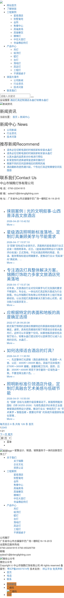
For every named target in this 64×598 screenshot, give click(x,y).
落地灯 (17, 63)
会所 (16, 22)
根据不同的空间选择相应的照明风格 (26, 163)
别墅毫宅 (18, 18)
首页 (15, 116)
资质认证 (18, 467)
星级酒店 (18, 15)
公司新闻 (18, 80)
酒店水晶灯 (31, 100)
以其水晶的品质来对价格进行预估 (25, 156)
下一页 (3, 434)
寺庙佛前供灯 (21, 42)
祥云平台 (47, 568)
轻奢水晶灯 (42, 100)
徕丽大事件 (13, 76)
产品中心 (11, 46)
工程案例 (11, 12)
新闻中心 (25, 116)
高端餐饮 (18, 32)
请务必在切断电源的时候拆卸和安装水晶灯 (29, 149)
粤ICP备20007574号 (18, 568)
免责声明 (57, 568)
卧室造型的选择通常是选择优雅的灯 (26, 160)
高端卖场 (18, 29)
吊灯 (16, 49)
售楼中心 (18, 25)
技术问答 (18, 87)
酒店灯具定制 (17, 100)
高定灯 (17, 66)
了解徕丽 (11, 8)
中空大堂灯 (20, 39)
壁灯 (16, 56)
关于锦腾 (18, 460)
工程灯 (17, 70)
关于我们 (11, 457)
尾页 (10, 434)
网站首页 (11, 5)
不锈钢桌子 (20, 73)
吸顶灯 (17, 53)
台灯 (16, 59)
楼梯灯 (17, 36)
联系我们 (11, 90)
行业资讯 (18, 83)
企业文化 (18, 464)
